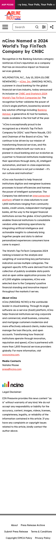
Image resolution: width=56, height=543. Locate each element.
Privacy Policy (42, 537)
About (14, 525)
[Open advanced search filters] (43, 27)
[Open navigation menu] (5, 27)
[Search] (36, 27)
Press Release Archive (33, 525)
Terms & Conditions (41, 531)
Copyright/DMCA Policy (19, 537)
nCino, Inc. (25, 81)
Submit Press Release (16, 531)
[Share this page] (52, 27)
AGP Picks (7, 4)
